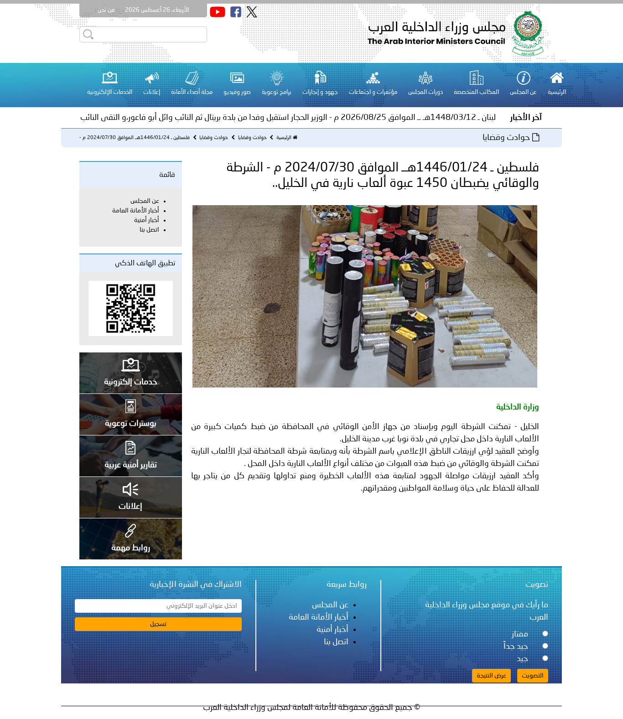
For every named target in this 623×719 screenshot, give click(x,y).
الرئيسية (283, 137)
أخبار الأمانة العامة (135, 210)
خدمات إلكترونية (130, 382)
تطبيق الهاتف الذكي (145, 263)
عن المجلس (144, 201)
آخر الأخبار (526, 118)
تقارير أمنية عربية (130, 465)
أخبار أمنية (146, 220)
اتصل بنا (143, 24)
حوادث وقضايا (252, 137)
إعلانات (130, 506)
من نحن (106, 10)
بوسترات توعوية (130, 423)
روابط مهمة (130, 548)
